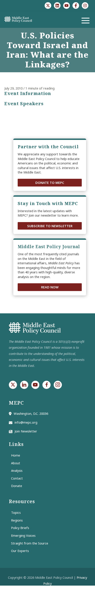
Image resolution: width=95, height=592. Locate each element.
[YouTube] (66, 5)
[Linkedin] (57, 5)
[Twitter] (48, 5)
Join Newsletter (26, 431)
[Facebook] (75, 5)
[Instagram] (85, 5)
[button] (50, 183)
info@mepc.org (26, 422)
